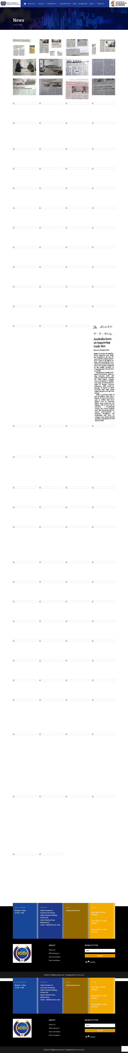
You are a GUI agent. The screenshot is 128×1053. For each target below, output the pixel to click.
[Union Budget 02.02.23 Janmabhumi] (51, 700)
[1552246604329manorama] (103, 94)
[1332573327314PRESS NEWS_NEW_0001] (77, 247)
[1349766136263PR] (24, 149)
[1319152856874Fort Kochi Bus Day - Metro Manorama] (103, 641)
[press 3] (103, 55)
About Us (52, 950)
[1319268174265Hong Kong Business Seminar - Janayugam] (103, 602)
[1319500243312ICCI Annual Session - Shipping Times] (103, 562)
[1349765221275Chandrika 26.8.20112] (51, 228)
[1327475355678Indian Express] (77, 488)
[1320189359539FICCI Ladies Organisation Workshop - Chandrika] (24, 562)
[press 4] (51, 55)
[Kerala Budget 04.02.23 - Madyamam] (77, 734)
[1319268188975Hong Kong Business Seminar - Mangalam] (51, 621)
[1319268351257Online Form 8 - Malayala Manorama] (51, 582)
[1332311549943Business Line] (24, 306)
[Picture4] (24, 854)
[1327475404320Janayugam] (51, 488)
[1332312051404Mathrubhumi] (77, 267)
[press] (24, 55)
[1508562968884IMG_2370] (51, 104)
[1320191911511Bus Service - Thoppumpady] (51, 527)
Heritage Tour (83, 4)
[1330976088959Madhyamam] (103, 306)
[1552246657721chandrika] (24, 94)
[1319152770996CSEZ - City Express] (77, 661)
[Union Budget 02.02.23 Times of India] (77, 680)
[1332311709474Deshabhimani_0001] (77, 287)
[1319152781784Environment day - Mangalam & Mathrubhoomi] (51, 661)
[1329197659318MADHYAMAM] (51, 457)
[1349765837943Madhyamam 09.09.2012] (51, 169)
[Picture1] (51, 797)
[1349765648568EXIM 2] (77, 188)
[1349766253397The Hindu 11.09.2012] (51, 123)
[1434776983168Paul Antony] (77, 99)
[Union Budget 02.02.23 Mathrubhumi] (103, 700)
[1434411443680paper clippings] (77, 123)
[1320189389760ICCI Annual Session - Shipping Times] (77, 527)
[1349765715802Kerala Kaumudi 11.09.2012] (77, 169)
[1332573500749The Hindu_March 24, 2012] (103, 228)
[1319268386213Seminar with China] (77, 562)
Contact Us (100, 4)
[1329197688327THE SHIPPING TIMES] (51, 426)
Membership (51, 4)
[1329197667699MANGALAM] (24, 457)
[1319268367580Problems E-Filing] (103, 582)
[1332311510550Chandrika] (51, 306)
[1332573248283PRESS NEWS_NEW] (103, 247)
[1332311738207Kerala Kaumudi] (51, 287)
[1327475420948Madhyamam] (24, 488)
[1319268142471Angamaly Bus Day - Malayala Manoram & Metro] (24, 641)
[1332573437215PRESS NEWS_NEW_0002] (51, 247)
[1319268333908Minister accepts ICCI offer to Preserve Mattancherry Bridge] (77, 582)
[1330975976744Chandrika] (24, 326)
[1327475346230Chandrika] (24, 507)
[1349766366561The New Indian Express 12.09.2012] (103, 104)
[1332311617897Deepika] (103, 287)
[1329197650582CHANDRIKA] (103, 426)
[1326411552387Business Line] (24, 527)
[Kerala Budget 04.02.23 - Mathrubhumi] (103, 734)
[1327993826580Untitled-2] (77, 457)
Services (40, 4)
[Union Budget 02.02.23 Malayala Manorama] (77, 700)
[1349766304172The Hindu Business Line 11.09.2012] (24, 123)
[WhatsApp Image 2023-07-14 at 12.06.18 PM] (24, 75)
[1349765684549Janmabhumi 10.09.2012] (103, 169)
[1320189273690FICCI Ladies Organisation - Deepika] (51, 562)
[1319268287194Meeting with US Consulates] (51, 602)
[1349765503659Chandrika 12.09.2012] (77, 208)
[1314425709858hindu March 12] (51, 680)
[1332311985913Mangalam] (103, 267)
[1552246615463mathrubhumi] (51, 94)
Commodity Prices (65, 4)
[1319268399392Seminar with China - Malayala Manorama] (24, 582)
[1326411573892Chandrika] (103, 507)
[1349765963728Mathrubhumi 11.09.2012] (24, 169)
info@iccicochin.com (73, 910)
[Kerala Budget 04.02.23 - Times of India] (51, 734)
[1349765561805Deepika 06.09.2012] (51, 208)
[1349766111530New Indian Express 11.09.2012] (51, 149)
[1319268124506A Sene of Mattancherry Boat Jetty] (77, 621)
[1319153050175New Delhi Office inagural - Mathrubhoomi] (51, 641)
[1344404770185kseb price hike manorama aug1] (24, 247)
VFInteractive (79, 1050)
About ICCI (31, 4)
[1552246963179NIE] (77, 75)
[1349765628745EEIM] (103, 188)
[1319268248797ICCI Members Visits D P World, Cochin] (24, 602)
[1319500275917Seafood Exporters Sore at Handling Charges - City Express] (103, 527)
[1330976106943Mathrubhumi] (77, 306)
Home (15, 25)
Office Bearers (54, 953)
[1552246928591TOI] (103, 75)
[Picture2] (77, 797)
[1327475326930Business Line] (51, 507)
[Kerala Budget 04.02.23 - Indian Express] (24, 734)
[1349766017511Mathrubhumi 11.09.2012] (103, 149)
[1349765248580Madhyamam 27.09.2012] (24, 228)
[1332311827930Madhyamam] (51, 267)
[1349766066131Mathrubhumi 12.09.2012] (77, 149)
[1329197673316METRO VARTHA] (77, 426)
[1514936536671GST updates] (24, 104)
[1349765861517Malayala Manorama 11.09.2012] (51, 188)
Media (91, 4)
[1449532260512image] (77, 104)
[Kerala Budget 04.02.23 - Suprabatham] (24, 797)
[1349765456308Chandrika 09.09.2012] (103, 208)
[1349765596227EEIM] (24, 208)
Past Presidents (54, 960)
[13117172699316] (51, 75)
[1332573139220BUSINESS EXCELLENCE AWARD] (24, 267)
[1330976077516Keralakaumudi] (51, 326)
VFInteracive (79, 975)
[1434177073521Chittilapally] (103, 123)
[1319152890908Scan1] (77, 641)
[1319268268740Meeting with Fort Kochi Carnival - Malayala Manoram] (77, 602)
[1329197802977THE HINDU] (103, 421)
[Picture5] (51, 854)
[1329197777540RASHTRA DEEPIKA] (24, 426)
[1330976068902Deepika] (77, 326)
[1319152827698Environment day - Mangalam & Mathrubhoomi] (24, 661)
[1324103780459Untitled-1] (77, 507)
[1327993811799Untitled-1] (103, 457)
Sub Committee (54, 957)
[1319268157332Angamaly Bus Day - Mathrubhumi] (103, 621)
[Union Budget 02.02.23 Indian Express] (103, 680)
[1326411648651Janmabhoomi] (103, 488)
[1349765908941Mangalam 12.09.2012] (24, 188)
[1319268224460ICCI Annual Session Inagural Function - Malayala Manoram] (24, 621)
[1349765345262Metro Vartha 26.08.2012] (77, 228)
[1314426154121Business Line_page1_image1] (103, 661)
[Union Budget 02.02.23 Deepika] (24, 700)
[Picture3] (103, 797)
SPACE (75, 4)
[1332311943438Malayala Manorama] (24, 287)
